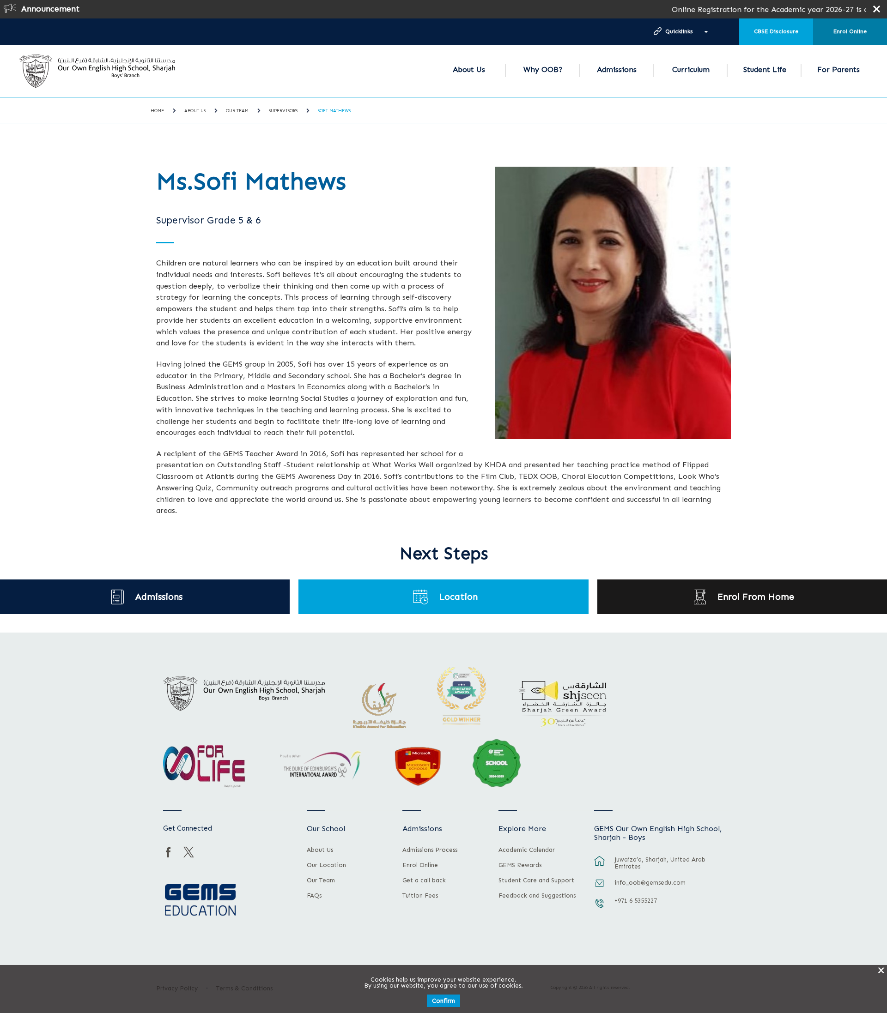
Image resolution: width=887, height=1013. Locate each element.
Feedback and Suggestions (537, 895)
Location (458, 596)
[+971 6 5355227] (599, 907)
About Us (469, 69)
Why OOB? (542, 69)
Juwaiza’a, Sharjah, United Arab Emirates (659, 863)
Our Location (326, 865)
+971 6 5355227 (635, 900)
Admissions (617, 69)
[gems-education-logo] (200, 900)
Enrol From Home (755, 596)
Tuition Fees (420, 895)
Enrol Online (850, 31)
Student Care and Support (536, 880)
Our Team (237, 111)
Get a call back (424, 880)
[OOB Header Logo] (97, 71)
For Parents (838, 69)
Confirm (443, 1000)
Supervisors (283, 111)
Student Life (764, 69)
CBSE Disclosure (776, 31)
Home (157, 111)
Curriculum (691, 69)
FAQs (314, 895)
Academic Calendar (526, 850)
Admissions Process (429, 850)
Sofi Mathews (334, 111)
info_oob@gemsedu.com (650, 882)
